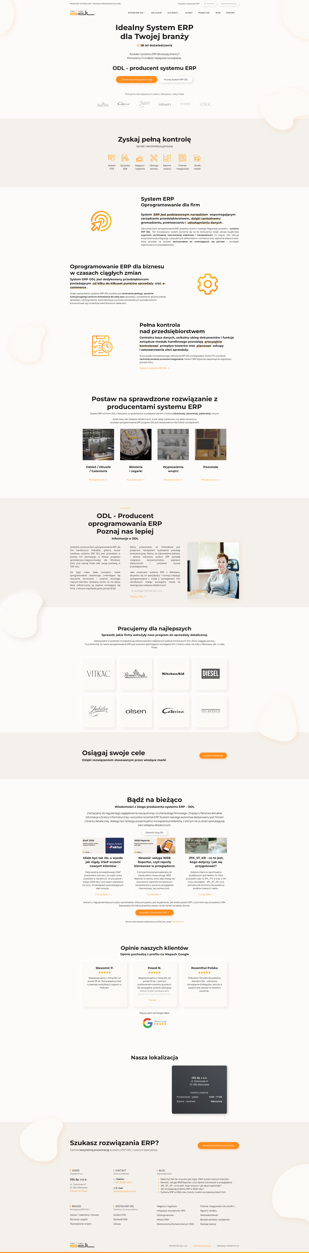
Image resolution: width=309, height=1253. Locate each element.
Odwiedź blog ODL (154, 832)
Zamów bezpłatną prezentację (136, 79)
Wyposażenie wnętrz (80, 1223)
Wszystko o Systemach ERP (188, 4)
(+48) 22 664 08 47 (122, 1182)
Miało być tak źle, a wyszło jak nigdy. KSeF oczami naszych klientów (195, 1179)
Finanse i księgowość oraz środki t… (218, 1206)
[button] (136, 12)
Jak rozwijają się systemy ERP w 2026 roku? (182, 1188)
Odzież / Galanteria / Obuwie (84, 1214)
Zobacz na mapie (78, 1190)
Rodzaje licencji (208, 1224)
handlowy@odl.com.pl (124, 1191)
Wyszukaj (210, 3)
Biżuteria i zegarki (79, 1219)
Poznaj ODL (204, 13)
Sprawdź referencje (213, 755)
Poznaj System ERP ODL (176, 79)
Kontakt (230, 13)
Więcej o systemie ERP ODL (153, 368)
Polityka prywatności (202, 1245)
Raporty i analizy (208, 1210)
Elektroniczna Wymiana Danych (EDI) (175, 1224)
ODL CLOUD (156, 13)
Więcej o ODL (136, 596)
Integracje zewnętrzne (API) (171, 1210)
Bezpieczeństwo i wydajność (215, 1219)
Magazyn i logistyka (167, 1206)
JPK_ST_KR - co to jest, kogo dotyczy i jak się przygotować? (191, 1185)
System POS (119, 1214)
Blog (218, 13)
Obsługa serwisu (165, 1215)
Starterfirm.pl (178, 921)
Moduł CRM (163, 1219)
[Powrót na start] (82, 12)
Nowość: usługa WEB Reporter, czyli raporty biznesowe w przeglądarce (196, 1182)
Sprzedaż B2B (120, 1219)
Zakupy (117, 1223)
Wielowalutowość (209, 1215)
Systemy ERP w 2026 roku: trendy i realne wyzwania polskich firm (193, 1192)
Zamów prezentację (228, 3)
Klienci (189, 13)
